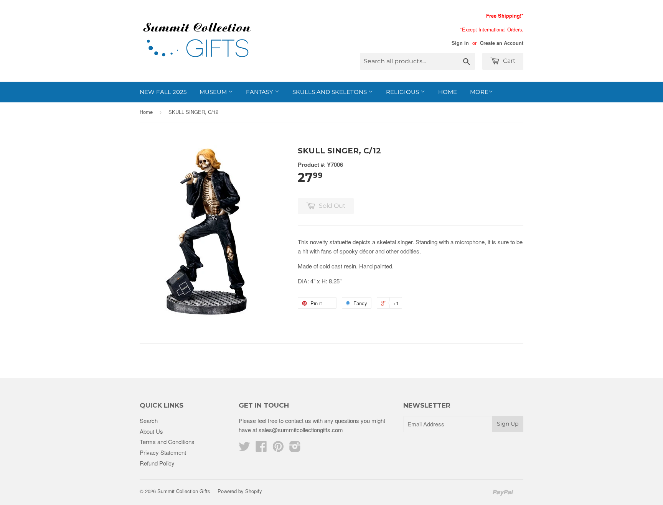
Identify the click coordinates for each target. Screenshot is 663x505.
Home (447, 91)
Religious (403, 91)
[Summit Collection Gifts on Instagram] (295, 448)
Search (149, 420)
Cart (508, 60)
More (479, 91)
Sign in (460, 42)
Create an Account (501, 42)
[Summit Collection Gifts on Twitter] (244, 448)
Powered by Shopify (240, 491)
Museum (214, 91)
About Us (151, 431)
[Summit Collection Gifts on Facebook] (261, 448)
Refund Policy (157, 463)
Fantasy (260, 91)
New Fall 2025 (163, 91)
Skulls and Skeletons (330, 91)
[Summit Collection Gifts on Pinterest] (278, 448)
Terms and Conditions (167, 442)
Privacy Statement (163, 452)
